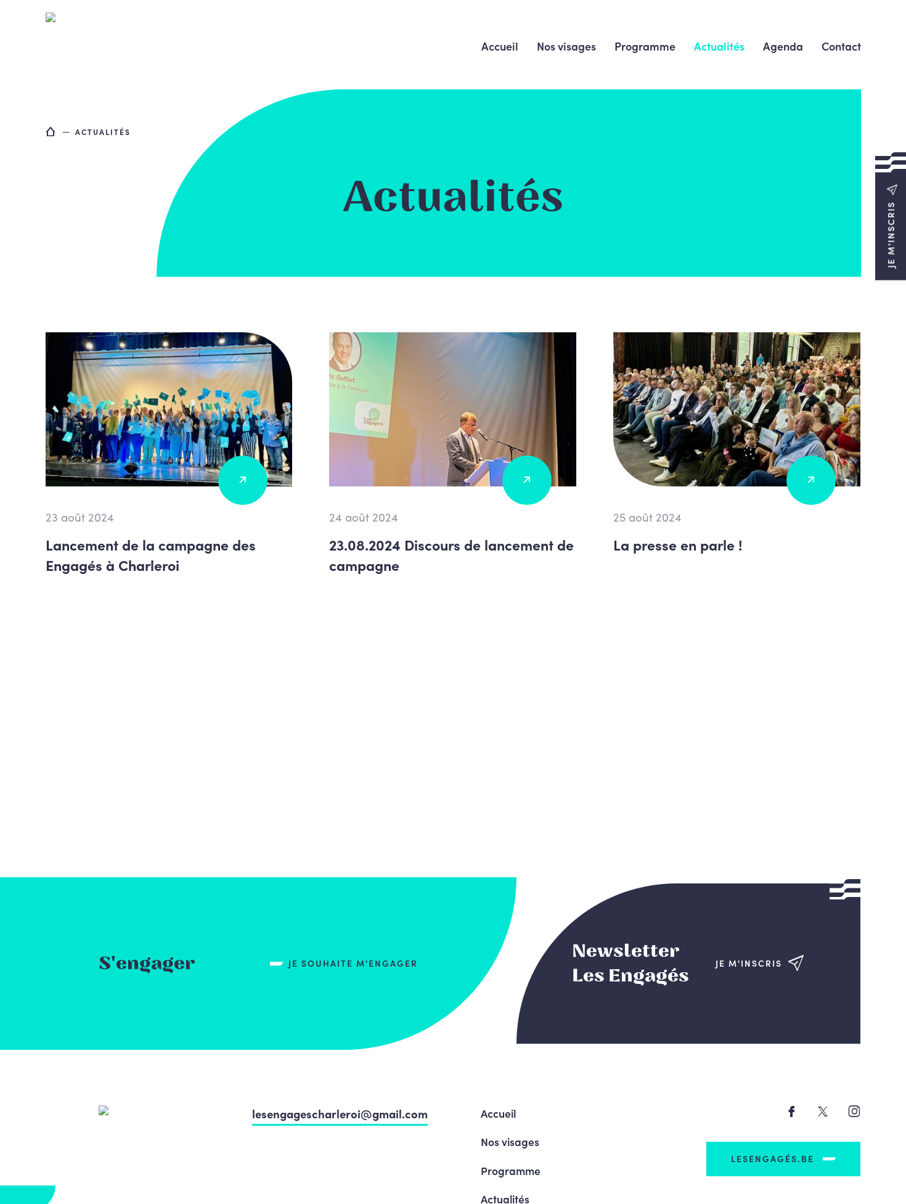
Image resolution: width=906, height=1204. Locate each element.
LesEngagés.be (772, 1158)
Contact (841, 46)
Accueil (499, 46)
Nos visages (566, 46)
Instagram (853, 1111)
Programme (644, 46)
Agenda (783, 46)
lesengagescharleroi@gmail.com (340, 1113)
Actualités (719, 46)
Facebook (791, 1111)
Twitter (822, 1111)
